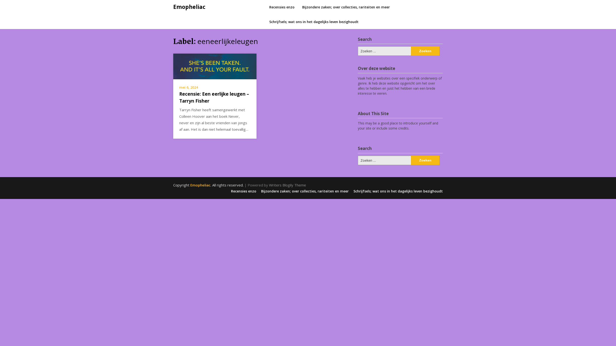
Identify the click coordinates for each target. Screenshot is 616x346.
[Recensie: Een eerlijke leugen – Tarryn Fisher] (215, 65)
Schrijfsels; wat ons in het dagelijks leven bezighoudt (314, 21)
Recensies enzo (282, 7)
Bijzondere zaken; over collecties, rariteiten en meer (346, 7)
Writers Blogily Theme (287, 185)
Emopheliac (189, 7)
